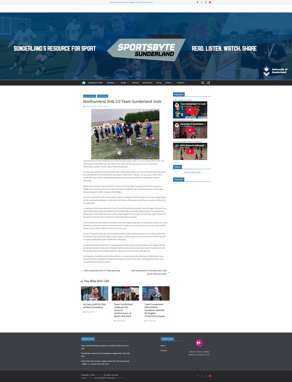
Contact (180, 83)
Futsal (159, 83)
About (163, 346)
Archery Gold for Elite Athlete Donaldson (94, 306)
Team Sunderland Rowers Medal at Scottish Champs (101, 346)
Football (111, 83)
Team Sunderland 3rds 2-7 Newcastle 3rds (102, 270)
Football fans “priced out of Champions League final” (130, 2)
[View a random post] (208, 83)
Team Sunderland (89, 96)
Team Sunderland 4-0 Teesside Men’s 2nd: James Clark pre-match (149, 272)
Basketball (148, 83)
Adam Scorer (104, 106)
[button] (116, 82)
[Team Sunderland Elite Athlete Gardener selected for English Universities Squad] (156, 288)
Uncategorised (102, 96)
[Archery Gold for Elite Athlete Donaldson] (94, 288)
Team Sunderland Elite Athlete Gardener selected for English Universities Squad (154, 310)
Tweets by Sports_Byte (192, 172)
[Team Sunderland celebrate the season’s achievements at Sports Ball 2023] (125, 288)
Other (168, 83)
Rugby (123, 83)
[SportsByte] (83, 83)
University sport (95, 83)
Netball (135, 83)
